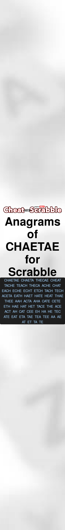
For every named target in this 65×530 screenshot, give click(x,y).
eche (16, 290)
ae (59, 316)
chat (56, 285)
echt (27, 290)
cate (46, 301)
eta (22, 316)
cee (30, 311)
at (24, 321)
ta (35, 321)
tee (46, 316)
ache (46, 285)
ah (15, 311)
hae (15, 306)
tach (48, 290)
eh (37, 311)
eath (18, 295)
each (6, 290)
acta (27, 301)
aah (18, 301)
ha (44, 311)
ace (58, 306)
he (50, 311)
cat (22, 311)
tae (30, 316)
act (8, 311)
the (50, 306)
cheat (55, 280)
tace (41, 306)
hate (38, 295)
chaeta (27, 280)
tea (38, 316)
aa (53, 316)
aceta (7, 295)
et (29, 321)
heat (49, 295)
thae (59, 295)
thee (9, 301)
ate (7, 316)
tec (57, 311)
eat (14, 316)
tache (9, 285)
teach (21, 285)
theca (34, 285)
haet (28, 295)
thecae (42, 280)
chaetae (11, 280)
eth (7, 306)
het (31, 306)
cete (56, 301)
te (41, 321)
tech (59, 290)
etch (38, 290)
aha (36, 301)
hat (23, 306)
